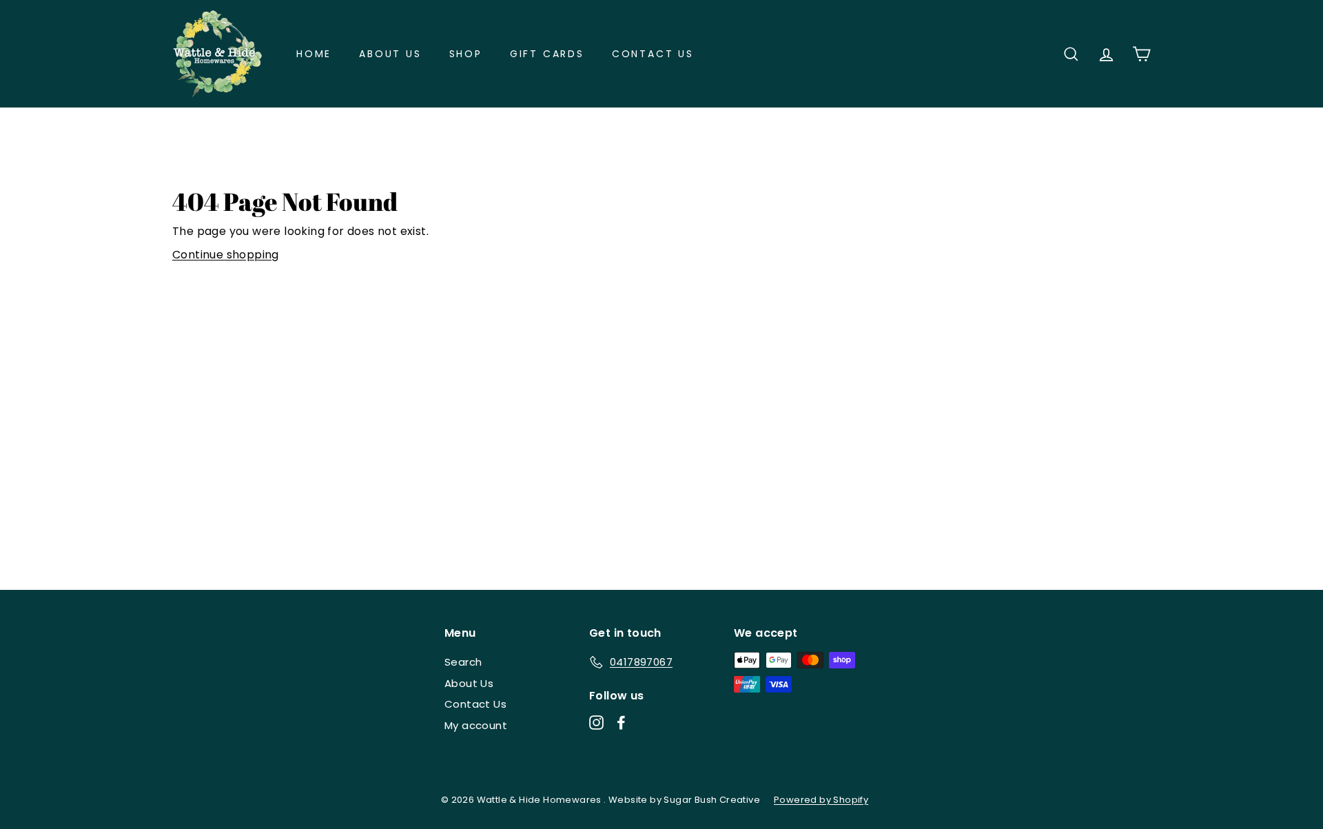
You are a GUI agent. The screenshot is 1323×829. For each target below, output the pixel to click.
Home (313, 54)
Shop (465, 54)
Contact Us (653, 54)
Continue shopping (225, 255)
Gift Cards (547, 54)
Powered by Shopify (821, 799)
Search (463, 662)
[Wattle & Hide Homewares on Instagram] (596, 722)
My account (475, 725)
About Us (390, 54)
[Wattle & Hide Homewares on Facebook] (621, 722)
